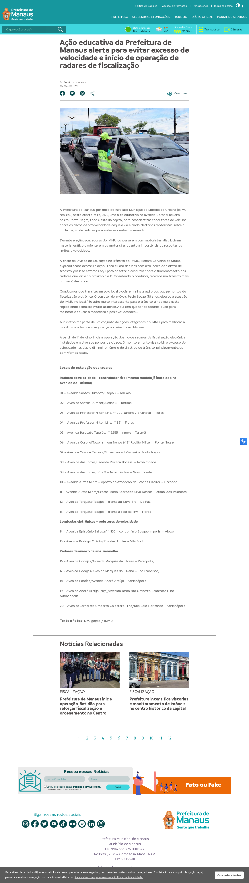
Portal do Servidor (232, 17)
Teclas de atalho (223, 5)
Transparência (200, 5)
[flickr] (73, 824)
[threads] (101, 824)
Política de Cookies (146, 5)
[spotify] (82, 824)
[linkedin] (91, 824)
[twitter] (44, 824)
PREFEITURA (119, 17)
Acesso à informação (174, 5)
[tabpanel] (89, 683)
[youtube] (54, 824)
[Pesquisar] (60, 29)
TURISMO (181, 17)
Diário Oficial (202, 17)
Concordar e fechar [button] (229, 875)
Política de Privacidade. (87, 786)
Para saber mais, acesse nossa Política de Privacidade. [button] (109, 877)
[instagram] (26, 824)
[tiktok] (63, 824)
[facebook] (35, 824)
